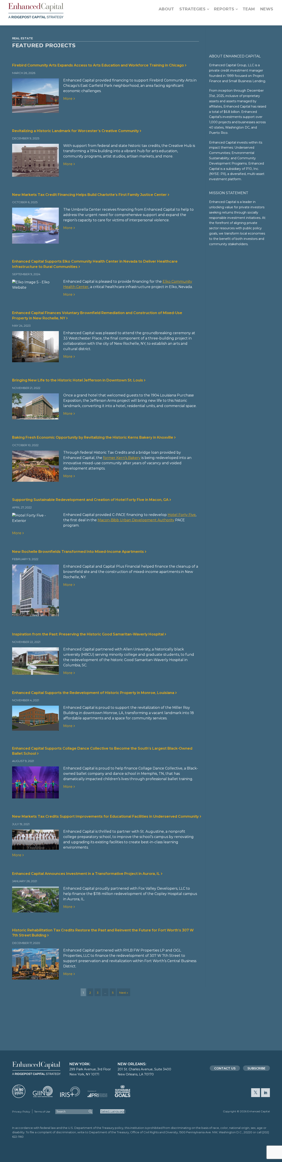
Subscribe (256, 1068)
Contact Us (225, 1068)
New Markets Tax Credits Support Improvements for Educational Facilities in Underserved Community (105, 816)
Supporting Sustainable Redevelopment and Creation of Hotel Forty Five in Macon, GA (90, 500)
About (166, 9)
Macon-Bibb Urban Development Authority (136, 520)
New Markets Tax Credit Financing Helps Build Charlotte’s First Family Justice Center (89, 195)
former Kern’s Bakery (122, 458)
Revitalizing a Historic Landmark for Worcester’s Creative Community (75, 131)
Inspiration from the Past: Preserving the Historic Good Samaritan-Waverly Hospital (87, 634)
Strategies (192, 9)
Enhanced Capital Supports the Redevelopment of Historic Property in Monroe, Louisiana (92, 693)
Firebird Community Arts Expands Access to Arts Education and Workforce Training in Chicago (97, 65)
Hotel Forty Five (182, 515)
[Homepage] (35, 10)
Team (249, 9)
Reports (224, 9)
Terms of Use (42, 1111)
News (266, 9)
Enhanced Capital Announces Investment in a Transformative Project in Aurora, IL (85, 874)
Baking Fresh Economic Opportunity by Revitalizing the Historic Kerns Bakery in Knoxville (92, 437)
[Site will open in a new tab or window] (18, 1096)
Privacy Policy (21, 1111)
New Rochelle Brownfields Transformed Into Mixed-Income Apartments (77, 552)
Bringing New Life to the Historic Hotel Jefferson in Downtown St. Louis (77, 380)
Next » (123, 992)
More (67, 99)
